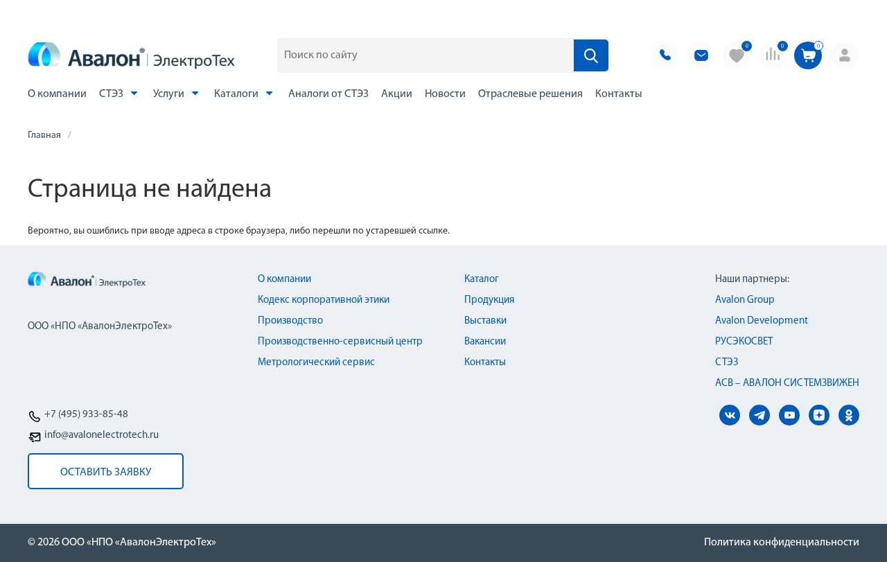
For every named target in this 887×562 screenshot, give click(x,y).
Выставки (485, 321)
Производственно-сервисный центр (340, 342)
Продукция (489, 300)
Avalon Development (761, 321)
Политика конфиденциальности (781, 542)
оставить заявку (105, 472)
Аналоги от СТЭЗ (328, 94)
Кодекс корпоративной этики (323, 300)
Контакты (618, 94)
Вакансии (485, 342)
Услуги (169, 94)
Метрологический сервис (316, 363)
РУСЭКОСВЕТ (744, 342)
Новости (445, 94)
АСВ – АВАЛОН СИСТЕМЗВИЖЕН (787, 383)
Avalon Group (745, 300)
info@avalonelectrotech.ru (101, 435)
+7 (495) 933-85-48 (86, 415)
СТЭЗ (112, 94)
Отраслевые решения (530, 94)
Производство (290, 321)
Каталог (481, 279)
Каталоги (237, 94)
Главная (44, 135)
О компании (57, 94)
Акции (396, 94)
